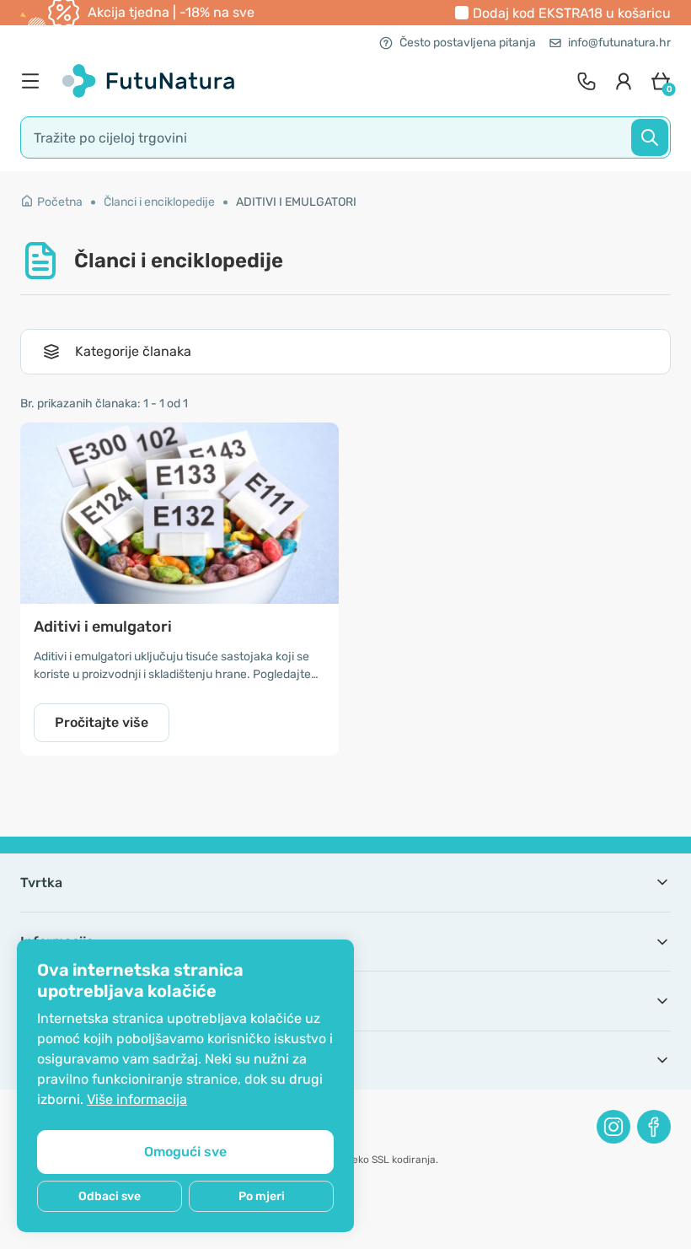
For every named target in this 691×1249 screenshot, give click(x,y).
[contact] (586, 81)
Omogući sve (185, 1152)
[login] (623, 81)
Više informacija (137, 1099)
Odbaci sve (109, 1196)
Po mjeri (261, 1196)
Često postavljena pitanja (467, 42)
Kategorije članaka (133, 351)
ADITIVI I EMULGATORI (296, 202)
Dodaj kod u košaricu (572, 13)
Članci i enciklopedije (159, 202)
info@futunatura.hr (619, 42)
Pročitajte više (101, 722)
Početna (60, 202)
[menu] (34, 81)
